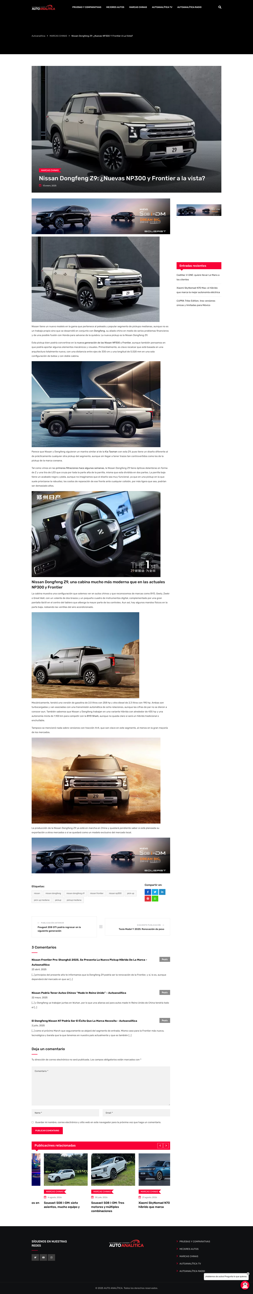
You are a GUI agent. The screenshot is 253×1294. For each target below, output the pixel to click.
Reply (165, 959)
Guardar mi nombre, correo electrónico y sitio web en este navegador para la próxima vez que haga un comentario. (98, 1122)
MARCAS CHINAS (138, 7)
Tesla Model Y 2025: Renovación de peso (141, 929)
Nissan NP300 (115, 893)
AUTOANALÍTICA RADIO (189, 7)
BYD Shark (93, 716)
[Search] (219, 7)
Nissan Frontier (96, 893)
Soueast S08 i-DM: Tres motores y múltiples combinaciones (48, 1207)
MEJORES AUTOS (115, 7)
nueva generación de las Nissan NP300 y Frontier (104, 342)
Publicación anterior (52, 923)
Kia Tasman (111, 451)
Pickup (58, 900)
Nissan (37, 893)
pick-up (130, 893)
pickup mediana (74, 900)
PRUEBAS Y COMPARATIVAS (86, 7)
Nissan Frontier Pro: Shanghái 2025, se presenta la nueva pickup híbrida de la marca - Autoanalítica (89, 962)
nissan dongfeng (53, 893)
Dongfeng (99, 330)
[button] (160, 1145)
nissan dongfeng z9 (75, 893)
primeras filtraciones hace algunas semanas (80, 468)
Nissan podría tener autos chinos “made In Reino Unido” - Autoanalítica (79, 992)
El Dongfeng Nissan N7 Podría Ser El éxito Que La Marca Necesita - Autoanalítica (84, 1020)
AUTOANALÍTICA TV (162, 7)
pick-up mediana (41, 900)
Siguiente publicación (149, 925)
